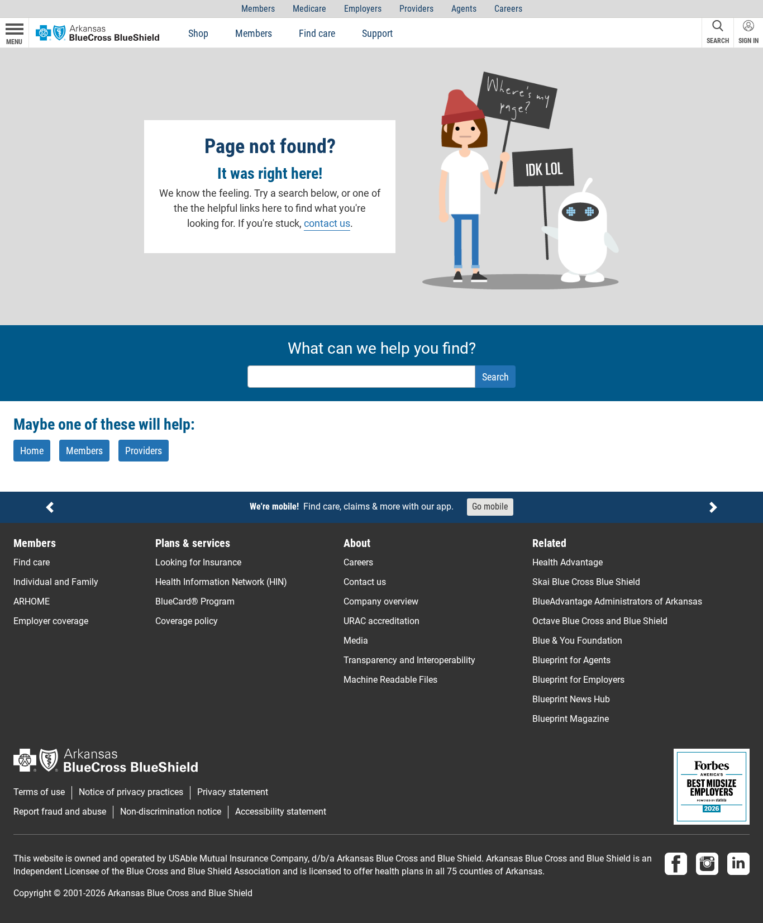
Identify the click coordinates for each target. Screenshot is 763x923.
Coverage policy (186, 621)
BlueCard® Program (195, 601)
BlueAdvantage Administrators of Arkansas (617, 601)
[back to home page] (97, 32)
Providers (416, 8)
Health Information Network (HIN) (221, 582)
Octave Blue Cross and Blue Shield (599, 621)
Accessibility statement (280, 812)
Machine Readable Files (390, 679)
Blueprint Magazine (570, 718)
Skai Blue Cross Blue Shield (586, 582)
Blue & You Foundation (577, 640)
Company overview (381, 601)
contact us (327, 223)
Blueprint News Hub (571, 699)
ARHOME (31, 601)
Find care (317, 33)
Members (258, 8)
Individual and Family (55, 582)
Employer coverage (50, 621)
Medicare (309, 8)
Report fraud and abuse (59, 812)
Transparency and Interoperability (409, 660)
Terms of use (39, 792)
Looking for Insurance (198, 562)
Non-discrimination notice (170, 812)
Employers (363, 8)
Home (32, 450)
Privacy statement (232, 792)
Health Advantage (567, 562)
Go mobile (490, 506)
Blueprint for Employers (578, 679)
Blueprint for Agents (571, 660)
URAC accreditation (381, 621)
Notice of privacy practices (131, 792)
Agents (463, 8)
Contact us (365, 582)
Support (377, 33)
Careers (508, 8)
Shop (198, 33)
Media (356, 640)
